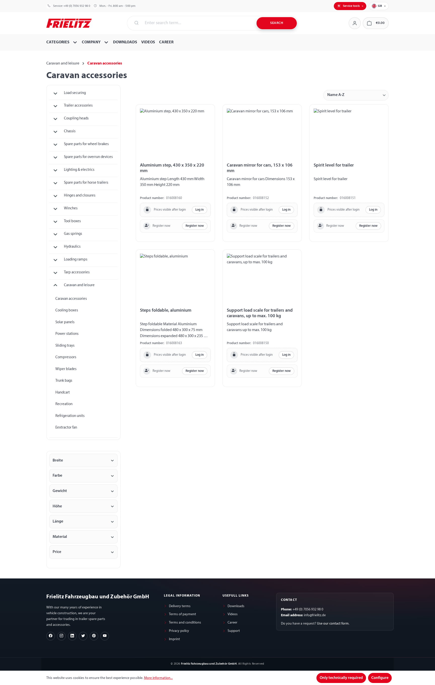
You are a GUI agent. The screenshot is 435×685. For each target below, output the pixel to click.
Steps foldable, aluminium (165, 310)
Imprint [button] (174, 639)
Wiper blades (66, 369)
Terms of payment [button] (182, 614)
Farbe (57, 476)
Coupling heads (76, 118)
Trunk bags (63, 381)
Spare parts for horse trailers (86, 183)
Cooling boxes (66, 310)
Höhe (57, 506)
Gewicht (60, 491)
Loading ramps (75, 260)
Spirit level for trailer (334, 165)
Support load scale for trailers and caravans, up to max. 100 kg (260, 313)
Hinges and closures (79, 196)
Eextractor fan (66, 428)
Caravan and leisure (79, 285)
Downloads (236, 606)
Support (234, 631)
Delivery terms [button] (180, 606)
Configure (379, 678)
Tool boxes (72, 221)
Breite (58, 461)
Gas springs (73, 234)
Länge (58, 521)
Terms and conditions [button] (185, 623)
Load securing (75, 93)
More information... (158, 678)
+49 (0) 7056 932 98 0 (76, 6)
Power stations (67, 334)
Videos (233, 614)
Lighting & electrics (79, 170)
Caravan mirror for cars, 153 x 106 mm (260, 168)
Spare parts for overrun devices (88, 157)
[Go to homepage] (69, 23)
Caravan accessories (71, 299)
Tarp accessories (77, 272)
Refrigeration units (70, 416)
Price (57, 552)
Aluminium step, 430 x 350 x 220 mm (172, 168)
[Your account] (354, 23)
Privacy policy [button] (179, 631)
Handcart (62, 393)
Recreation (63, 404)
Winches (71, 208)
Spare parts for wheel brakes (86, 144)
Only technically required (341, 678)
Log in (199, 209)
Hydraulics (72, 247)
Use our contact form (333, 624)
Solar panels (65, 322)
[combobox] (198, 23)
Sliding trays (65, 346)
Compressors (65, 357)
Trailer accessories (78, 106)
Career (232, 623)
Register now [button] (195, 225)
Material (60, 537)
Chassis (70, 131)
